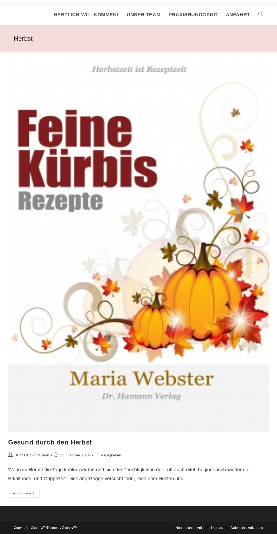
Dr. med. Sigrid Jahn (31, 455)
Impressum (219, 528)
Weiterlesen (26, 494)
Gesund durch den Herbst (50, 442)
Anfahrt (202, 528)
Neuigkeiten (111, 455)
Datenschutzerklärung (247, 528)
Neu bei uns (184, 528)
